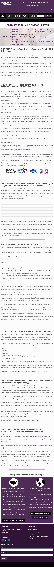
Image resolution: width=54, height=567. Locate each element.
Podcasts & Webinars (43, 2)
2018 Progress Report (22, 94)
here (29, 98)
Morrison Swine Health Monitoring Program (37, 534)
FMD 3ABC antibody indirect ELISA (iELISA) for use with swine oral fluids (14, 60)
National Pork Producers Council (35, 531)
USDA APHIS (30, 540)
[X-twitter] (6, 540)
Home (19, 2)
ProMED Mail (30, 538)
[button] (51, 10)
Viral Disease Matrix (47, 106)
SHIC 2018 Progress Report (25, 149)
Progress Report (44, 108)
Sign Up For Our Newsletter (33, 5)
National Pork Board (32, 529)
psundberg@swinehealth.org (28, 345)
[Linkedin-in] (9, 540)
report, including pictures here (13, 322)
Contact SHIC (33, 2)
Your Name (3, 547)
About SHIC (25, 2)
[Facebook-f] (3, 540)
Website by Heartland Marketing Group (20, 563)
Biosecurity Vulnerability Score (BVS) (37, 436)
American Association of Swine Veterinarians (38, 532)
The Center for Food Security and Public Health (38, 536)
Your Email (3, 552)
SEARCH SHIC (48, 15)
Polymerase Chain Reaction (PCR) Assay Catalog (16, 103)
